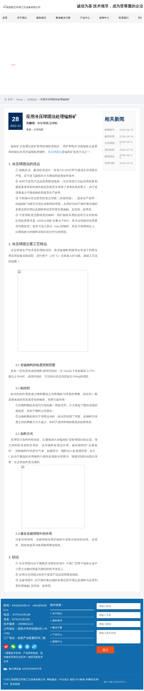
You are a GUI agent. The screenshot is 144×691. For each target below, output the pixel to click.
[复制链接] (34, 646)
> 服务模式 (56, 620)
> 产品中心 (56, 634)
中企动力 (64, 679)
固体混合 (109, 156)
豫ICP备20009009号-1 (115, 682)
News (19, 99)
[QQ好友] (20, 646)
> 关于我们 (56, 613)
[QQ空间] (27, 646)
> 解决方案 (56, 627)
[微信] (13, 646)
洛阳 (72, 679)
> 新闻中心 (56, 641)
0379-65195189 (22, 614)
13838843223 (25, 623)
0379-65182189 (21, 619)
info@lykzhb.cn (21, 605)
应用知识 (32, 99)
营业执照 (15, 684)
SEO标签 (80, 679)
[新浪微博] (6, 646)
